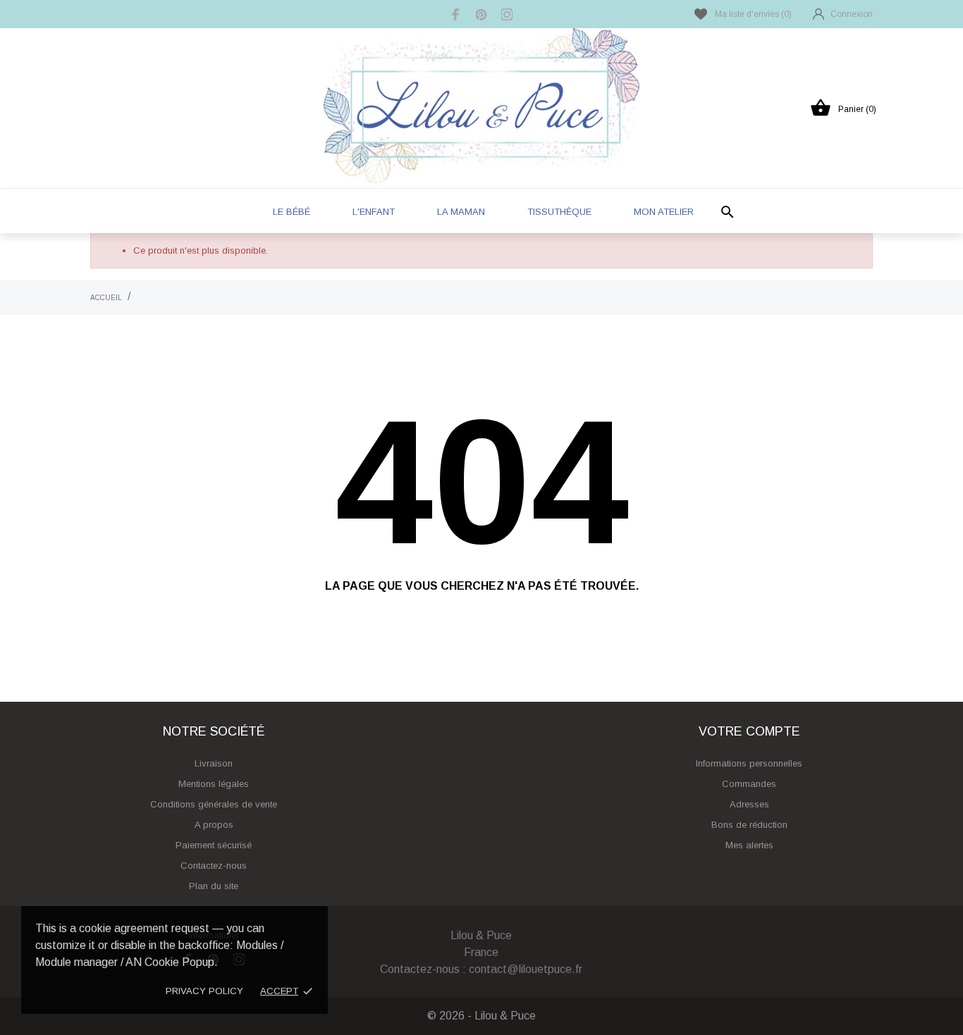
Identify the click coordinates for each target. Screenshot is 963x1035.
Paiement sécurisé (214, 845)
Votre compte (749, 731)
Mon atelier (664, 211)
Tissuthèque (559, 211)
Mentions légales (213, 784)
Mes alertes (749, 845)
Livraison (214, 763)
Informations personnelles (749, 763)
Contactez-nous (213, 865)
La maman (461, 211)
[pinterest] (481, 14)
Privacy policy (204, 991)
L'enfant (373, 211)
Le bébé (291, 211)
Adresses (749, 804)
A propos (214, 824)
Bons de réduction (749, 824)
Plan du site (213, 886)
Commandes (749, 784)
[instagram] (507, 14)
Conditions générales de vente (213, 804)
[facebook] (456, 14)
